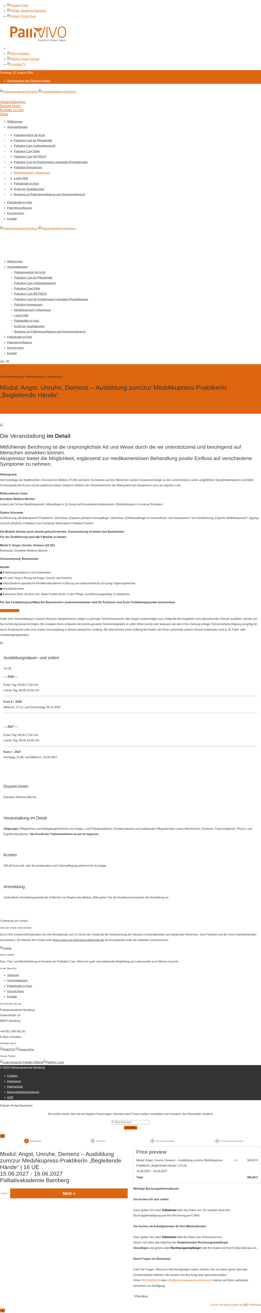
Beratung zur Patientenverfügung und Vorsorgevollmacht (49, 194)
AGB (10, 1097)
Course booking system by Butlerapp (235, 1304)
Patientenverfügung (19, 207)
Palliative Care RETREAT (30, 156)
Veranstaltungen (17, 126)
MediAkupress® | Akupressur (32, 172)
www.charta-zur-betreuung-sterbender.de (78, 940)
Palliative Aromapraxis (28, 167)
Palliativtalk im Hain (26, 183)
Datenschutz (15, 1086)
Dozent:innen (15, 213)
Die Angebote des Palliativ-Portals (28, 80)
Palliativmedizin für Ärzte (29, 135)
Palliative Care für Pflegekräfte (33, 140)
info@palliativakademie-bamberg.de (190, 1280)
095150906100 (150, 1280)
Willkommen (15, 121)
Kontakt (12, 218)
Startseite (13, 975)
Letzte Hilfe (21, 178)
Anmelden (130, 1127)
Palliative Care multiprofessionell (34, 145)
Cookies (12, 1075)
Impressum (14, 1081)
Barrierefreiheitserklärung (23, 1092)
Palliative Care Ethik (27, 151)
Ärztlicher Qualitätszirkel (29, 189)
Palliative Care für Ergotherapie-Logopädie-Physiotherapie (51, 162)
